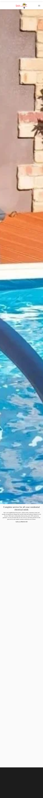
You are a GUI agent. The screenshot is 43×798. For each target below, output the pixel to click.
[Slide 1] (17, 502)
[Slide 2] (18, 502)
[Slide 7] (24, 502)
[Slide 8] (25, 502)
